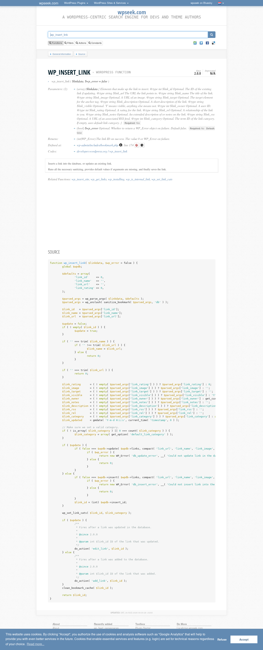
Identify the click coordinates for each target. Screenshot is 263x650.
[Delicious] (213, 42)
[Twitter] (201, 42)
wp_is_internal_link (138, 179)
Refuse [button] (222, 639)
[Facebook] (207, 42)
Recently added (103, 624)
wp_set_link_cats (162, 179)
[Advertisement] (131, 215)
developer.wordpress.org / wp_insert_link (102, 151)
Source (81, 53)
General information (62, 53)
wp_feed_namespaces (106, 628)
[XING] (195, 42)
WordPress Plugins (75, 3)
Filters (70, 42)
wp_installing (116, 179)
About (56, 628)
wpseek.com (48, 2)
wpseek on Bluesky (201, 3)
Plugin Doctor (142, 628)
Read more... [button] (35, 644)
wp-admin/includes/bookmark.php (98, 145)
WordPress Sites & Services (110, 3)
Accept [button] (244, 639)
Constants (96, 42)
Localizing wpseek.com (190, 628)
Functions (56, 42)
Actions (82, 42)
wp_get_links (98, 179)
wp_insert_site (80, 179)
